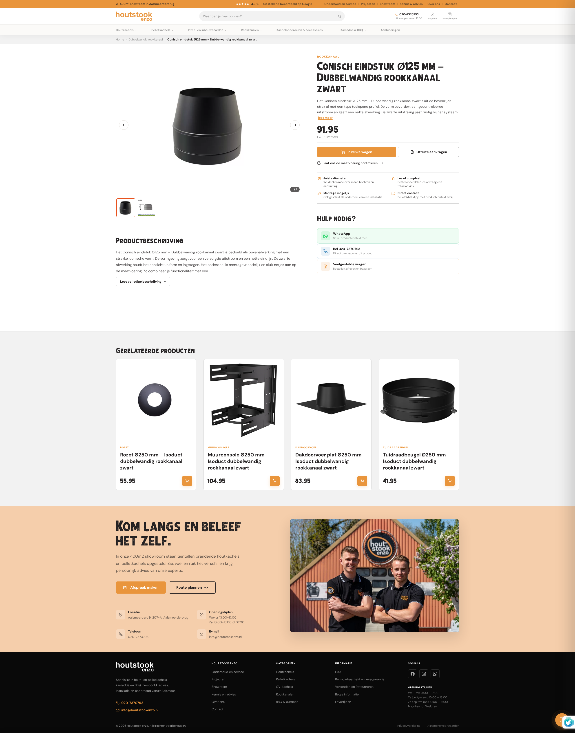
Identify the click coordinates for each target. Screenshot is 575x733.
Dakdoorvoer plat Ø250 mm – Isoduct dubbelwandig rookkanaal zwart (330, 461)
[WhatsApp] (435, 673)
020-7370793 (409, 14)
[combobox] (266, 16)
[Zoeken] (339, 16)
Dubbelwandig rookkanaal (145, 39)
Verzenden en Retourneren (354, 687)
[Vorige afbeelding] (123, 125)
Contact (451, 4)
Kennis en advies (224, 694)
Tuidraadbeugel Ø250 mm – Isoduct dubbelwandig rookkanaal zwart (416, 461)
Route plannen (192, 587)
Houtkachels (285, 672)
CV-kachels (284, 687)
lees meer (325, 118)
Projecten (368, 4)
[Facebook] (412, 673)
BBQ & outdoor (287, 702)
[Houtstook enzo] (134, 16)
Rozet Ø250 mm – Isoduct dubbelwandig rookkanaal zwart (151, 461)
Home (120, 39)
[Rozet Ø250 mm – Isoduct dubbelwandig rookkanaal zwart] (156, 399)
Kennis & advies (411, 4)
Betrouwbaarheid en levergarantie (359, 679)
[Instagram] (423, 673)
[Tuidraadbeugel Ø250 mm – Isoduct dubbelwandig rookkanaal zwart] (419, 399)
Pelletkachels (285, 679)
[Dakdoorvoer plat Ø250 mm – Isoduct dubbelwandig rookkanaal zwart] (331, 399)
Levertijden (343, 702)
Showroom (387, 4)
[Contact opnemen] (562, 720)
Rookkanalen (285, 694)
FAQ (338, 672)
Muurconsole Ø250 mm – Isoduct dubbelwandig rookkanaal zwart (238, 461)
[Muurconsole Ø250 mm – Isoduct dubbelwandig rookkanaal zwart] (244, 399)
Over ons (433, 4)
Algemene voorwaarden (443, 726)
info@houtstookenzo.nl (225, 637)
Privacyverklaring (408, 726)
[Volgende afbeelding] (295, 125)
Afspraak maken (144, 587)
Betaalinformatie (347, 694)
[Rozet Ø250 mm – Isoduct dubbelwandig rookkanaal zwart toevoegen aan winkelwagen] (187, 481)
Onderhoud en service (340, 4)
